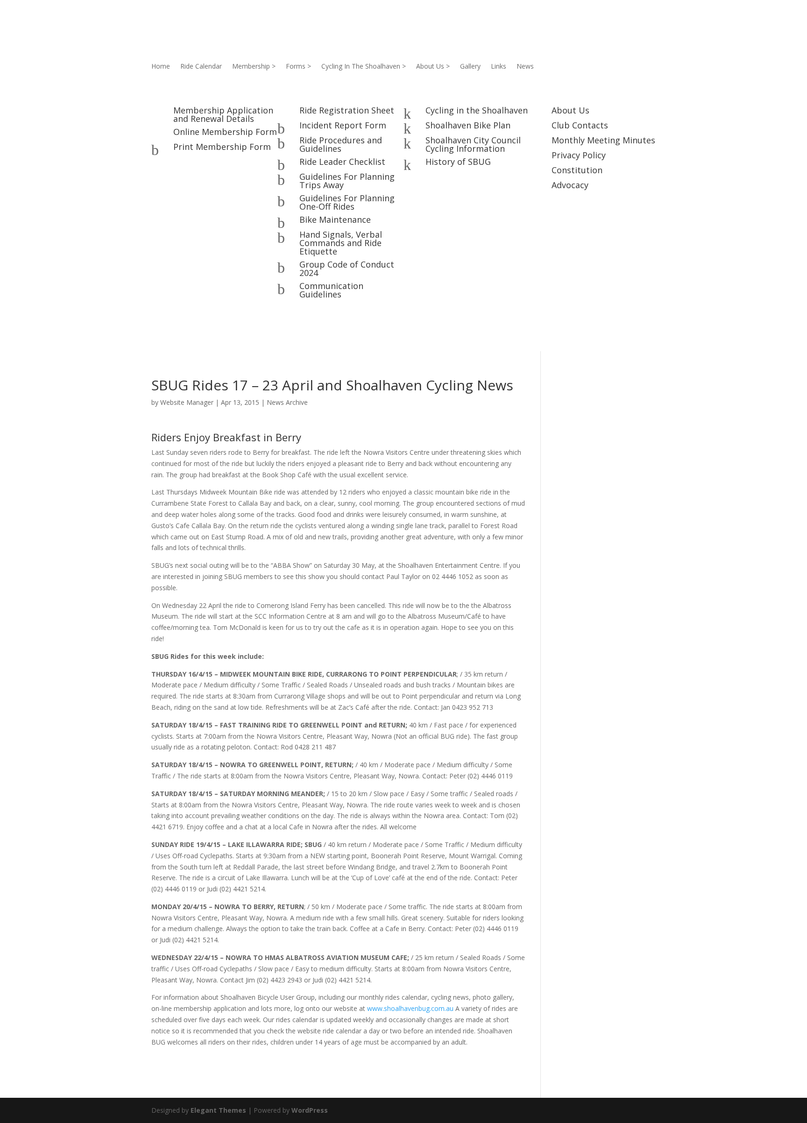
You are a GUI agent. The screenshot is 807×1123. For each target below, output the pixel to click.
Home (160, 67)
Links (498, 67)
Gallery (470, 67)
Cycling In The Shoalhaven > (363, 67)
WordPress (309, 1110)
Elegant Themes (218, 1110)
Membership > (254, 67)
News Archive (287, 402)
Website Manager (186, 402)
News (525, 67)
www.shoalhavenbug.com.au (410, 1008)
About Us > (433, 67)
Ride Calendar (201, 67)
